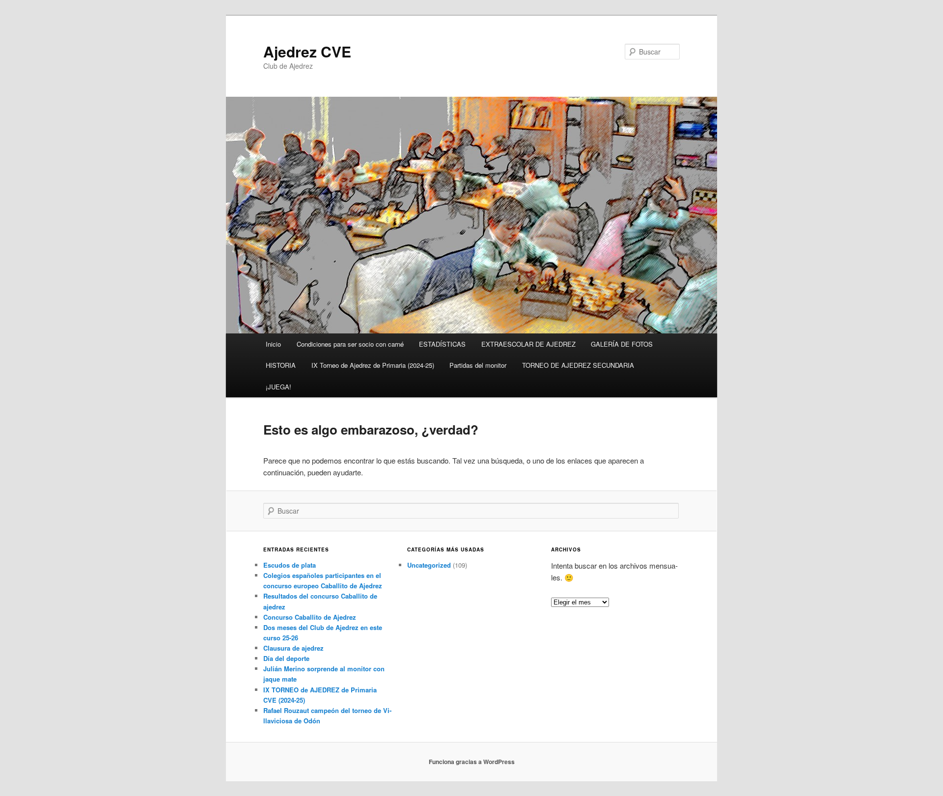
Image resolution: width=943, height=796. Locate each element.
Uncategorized (429, 565)
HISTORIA (281, 365)
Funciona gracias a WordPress (472, 761)
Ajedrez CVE (307, 51)
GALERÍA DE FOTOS (622, 344)
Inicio (273, 344)
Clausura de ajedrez (293, 648)
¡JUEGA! (278, 386)
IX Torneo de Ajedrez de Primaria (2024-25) (372, 365)
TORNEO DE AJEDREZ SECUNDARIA (578, 365)
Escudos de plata (289, 565)
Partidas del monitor (477, 365)
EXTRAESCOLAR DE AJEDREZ (528, 344)
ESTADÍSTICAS (442, 344)
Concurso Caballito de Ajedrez (309, 617)
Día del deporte (286, 658)
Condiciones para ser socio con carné (350, 344)
